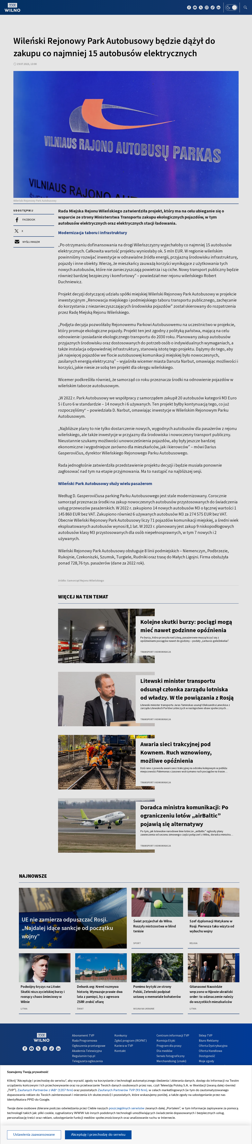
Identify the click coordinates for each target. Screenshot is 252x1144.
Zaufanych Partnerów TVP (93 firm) (122, 1090)
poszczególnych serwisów (127, 1108)
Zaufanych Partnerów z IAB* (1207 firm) (45, 1090)
